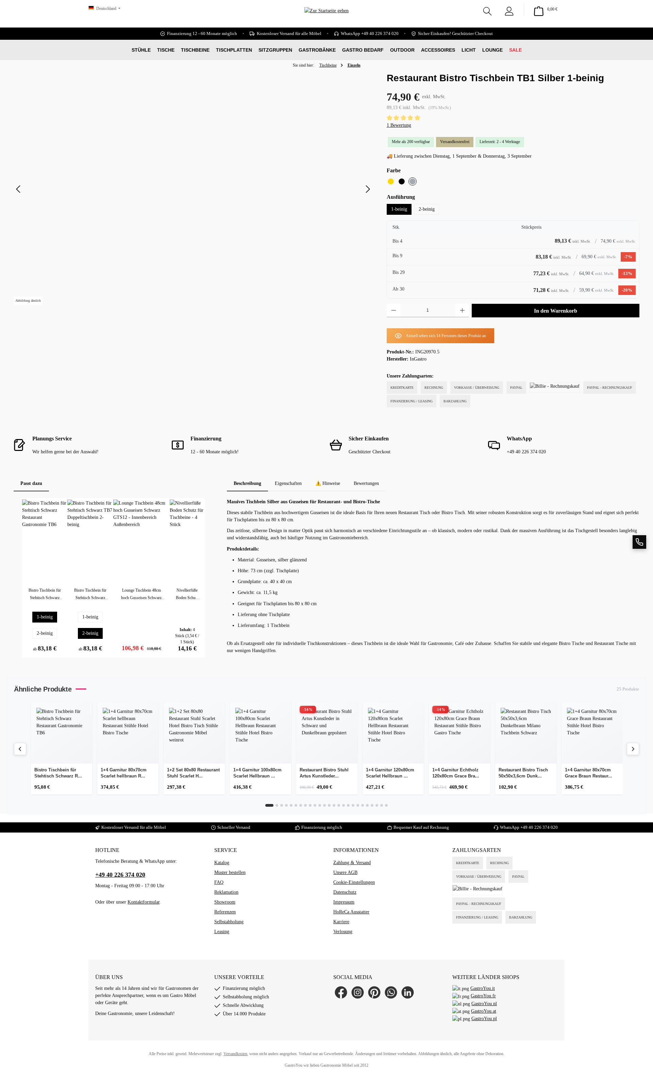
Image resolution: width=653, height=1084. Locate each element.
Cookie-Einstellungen (354, 882)
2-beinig (427, 209)
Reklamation (226, 892)
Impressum (343, 902)
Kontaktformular (144, 902)
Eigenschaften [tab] (288, 483)
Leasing (221, 931)
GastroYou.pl (484, 1018)
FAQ (218, 882)
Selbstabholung (229, 921)
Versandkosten (235, 1053)
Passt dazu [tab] (31, 483)
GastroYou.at (483, 1011)
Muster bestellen (230, 872)
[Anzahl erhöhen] (462, 310)
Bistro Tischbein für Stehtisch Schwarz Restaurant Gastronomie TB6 (45, 594)
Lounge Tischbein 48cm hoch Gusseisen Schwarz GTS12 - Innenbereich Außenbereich (141, 594)
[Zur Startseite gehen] (326, 20)
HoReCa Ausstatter (351, 911)
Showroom (224, 902)
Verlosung (342, 931)
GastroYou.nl (484, 1003)
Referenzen (225, 911)
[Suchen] (487, 9)
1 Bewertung (399, 125)
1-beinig (399, 209)
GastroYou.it (482, 988)
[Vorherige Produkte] (20, 749)
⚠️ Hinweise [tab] (327, 483)
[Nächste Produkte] (633, 749)
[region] (193, 189)
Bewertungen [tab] (366, 483)
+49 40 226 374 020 (539, 827)
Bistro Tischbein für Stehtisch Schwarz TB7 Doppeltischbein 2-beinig (90, 594)
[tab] (247, 483)
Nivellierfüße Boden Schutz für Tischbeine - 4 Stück (187, 594)
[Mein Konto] (509, 9)
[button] (639, 542)
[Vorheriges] (19, 189)
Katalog (221, 862)
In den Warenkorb (555, 311)
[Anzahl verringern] (394, 310)
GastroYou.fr (483, 995)
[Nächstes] (368, 189)
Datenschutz (344, 892)
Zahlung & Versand (352, 862)
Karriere (341, 921)
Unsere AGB (345, 872)
